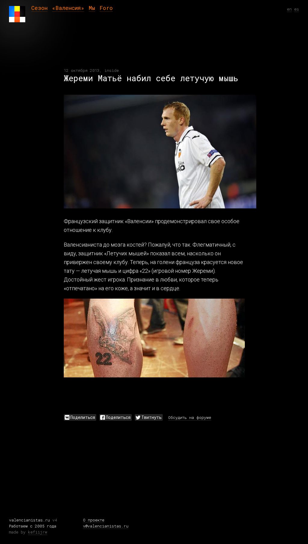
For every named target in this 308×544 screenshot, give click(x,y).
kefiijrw (37, 532)
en (289, 9)
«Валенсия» (68, 7)
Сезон (39, 7)
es (296, 9)
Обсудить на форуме (189, 417)
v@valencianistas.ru (105, 526)
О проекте (93, 520)
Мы (92, 7)
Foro (106, 7)
